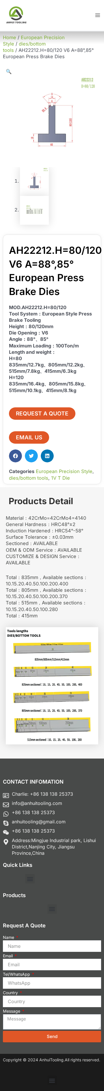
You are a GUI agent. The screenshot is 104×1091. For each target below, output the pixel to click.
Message (12, 1011)
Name (9, 937)
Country (11, 992)
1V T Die (60, 478)
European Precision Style (64, 471)
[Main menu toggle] (97, 15)
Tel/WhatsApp (17, 974)
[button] (9, 71)
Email (8, 955)
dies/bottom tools (28, 478)
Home (9, 37)
